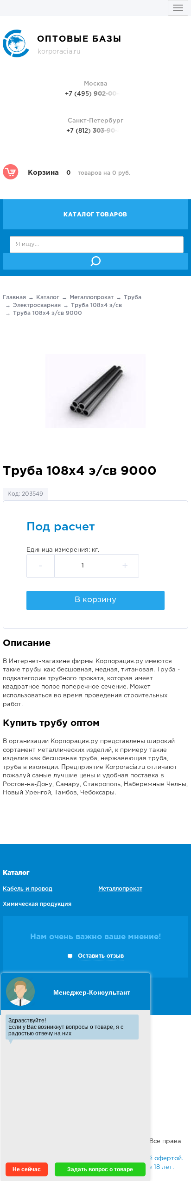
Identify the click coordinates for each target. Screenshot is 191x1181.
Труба (132, 297)
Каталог (47, 297)
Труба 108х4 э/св (96, 305)
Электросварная (37, 305)
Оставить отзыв (101, 956)
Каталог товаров (95, 214)
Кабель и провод (27, 889)
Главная (14, 297)
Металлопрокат (92, 297)
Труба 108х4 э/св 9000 (47, 313)
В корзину (95, 600)
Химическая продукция (37, 904)
